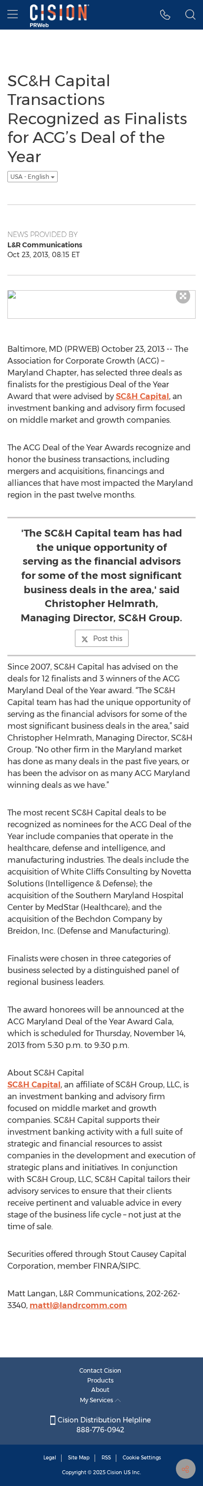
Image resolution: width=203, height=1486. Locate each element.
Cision (114, 1472)
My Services (97, 1400)
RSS (106, 1457)
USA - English (30, 176)
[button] (165, 15)
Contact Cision (100, 1370)
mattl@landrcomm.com (78, 1305)
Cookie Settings (142, 1457)
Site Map (79, 1457)
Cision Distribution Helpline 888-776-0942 (103, 1425)
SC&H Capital (142, 396)
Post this (107, 638)
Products (100, 1380)
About (100, 1389)
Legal (49, 1457)
